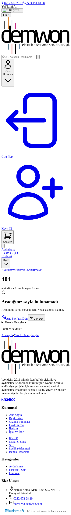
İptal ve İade (16, 431)
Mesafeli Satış (17, 441)
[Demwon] (35, 36)
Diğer (6, 260)
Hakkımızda (16, 425)
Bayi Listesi (16, 418)
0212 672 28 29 (23, 498)
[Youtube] (6, 400)
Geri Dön (38, 318)
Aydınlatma (8, 249)
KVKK (13, 438)
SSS (11, 445)
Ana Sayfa (15, 414)
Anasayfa (7, 335)
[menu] (3, 246)
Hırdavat (7, 256)
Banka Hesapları (19, 451)
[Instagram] (3, 400)
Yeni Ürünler (22, 335)
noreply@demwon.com (28, 503)
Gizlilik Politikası (19, 421)
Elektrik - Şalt (10, 252)
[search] (38, 57)
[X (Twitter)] (13, 400)
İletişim (35, 335)
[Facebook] (10, 400)
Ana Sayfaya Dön (17, 318)
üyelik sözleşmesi (19, 448)
